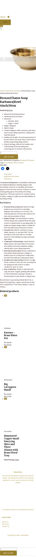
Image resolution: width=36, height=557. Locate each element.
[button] (1, 28)
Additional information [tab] (11, 176)
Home (2, 91)
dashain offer (12, 163)
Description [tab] (8, 174)
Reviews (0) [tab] (8, 179)
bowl (5, 163)
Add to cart (9, 157)
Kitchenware (9, 91)
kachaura (21, 163)
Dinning (17, 91)
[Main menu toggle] (5, 22)
